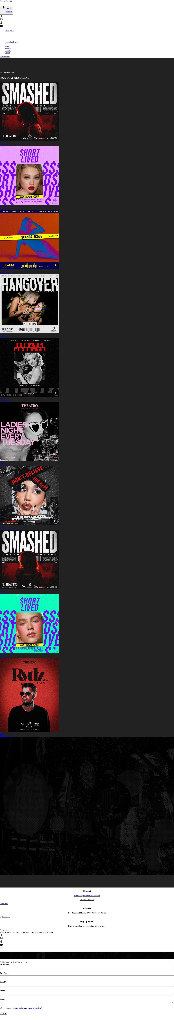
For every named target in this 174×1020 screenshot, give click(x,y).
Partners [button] (8, 48)
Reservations (9, 31)
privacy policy (18, 1008)
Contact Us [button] (4, 904)
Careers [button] (7, 53)
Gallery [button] (7, 44)
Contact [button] (8, 51)
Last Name (4, 973)
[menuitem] (89, 42)
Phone (2, 991)
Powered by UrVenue (45, 932)
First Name (5, 964)
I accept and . (24, 1008)
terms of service (34, 1008)
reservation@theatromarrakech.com (87, 896)
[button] (1, 17)
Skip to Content (6, 1)
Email (3, 982)
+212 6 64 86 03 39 (87, 900)
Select (2, 999)
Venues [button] (7, 46)
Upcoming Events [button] (11, 42)
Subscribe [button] (3, 930)
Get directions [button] (5, 917)
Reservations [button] (5, 57)
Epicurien (9, 12)
